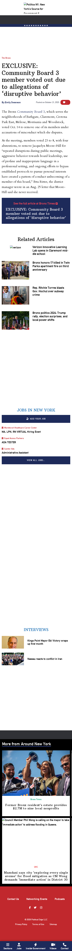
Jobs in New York (36, 410)
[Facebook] (30, 908)
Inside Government (35, 948)
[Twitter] (35, 908)
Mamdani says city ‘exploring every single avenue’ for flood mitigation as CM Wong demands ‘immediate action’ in (36, 876)
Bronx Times (36, 799)
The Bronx (6, 58)
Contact (65, 948)
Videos (53, 948)
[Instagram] (41, 908)
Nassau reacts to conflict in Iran (44, 659)
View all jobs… (36, 460)
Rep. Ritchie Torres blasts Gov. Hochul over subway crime (48, 291)
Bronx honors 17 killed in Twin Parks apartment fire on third (51, 266)
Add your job (38, 419)
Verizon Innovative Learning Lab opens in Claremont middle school (50, 250)
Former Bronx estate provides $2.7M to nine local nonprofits (36, 806)
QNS (36, 867)
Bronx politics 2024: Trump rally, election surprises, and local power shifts (50, 316)
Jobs (19, 948)
